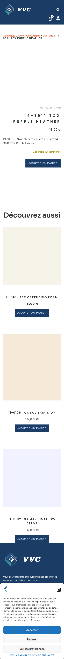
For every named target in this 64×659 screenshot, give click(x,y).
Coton (48, 36)
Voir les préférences (32, 648)
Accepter (32, 630)
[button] (59, 589)
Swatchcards (29, 36)
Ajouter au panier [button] (32, 313)
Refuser (32, 639)
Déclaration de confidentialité (32, 655)
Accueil (9, 36)
